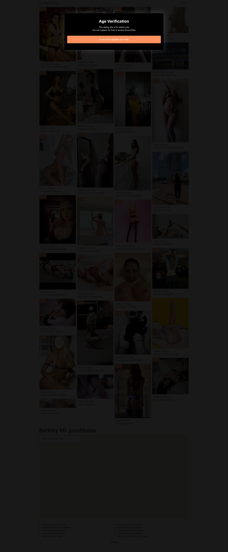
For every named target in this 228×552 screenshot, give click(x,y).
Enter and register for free (114, 39)
